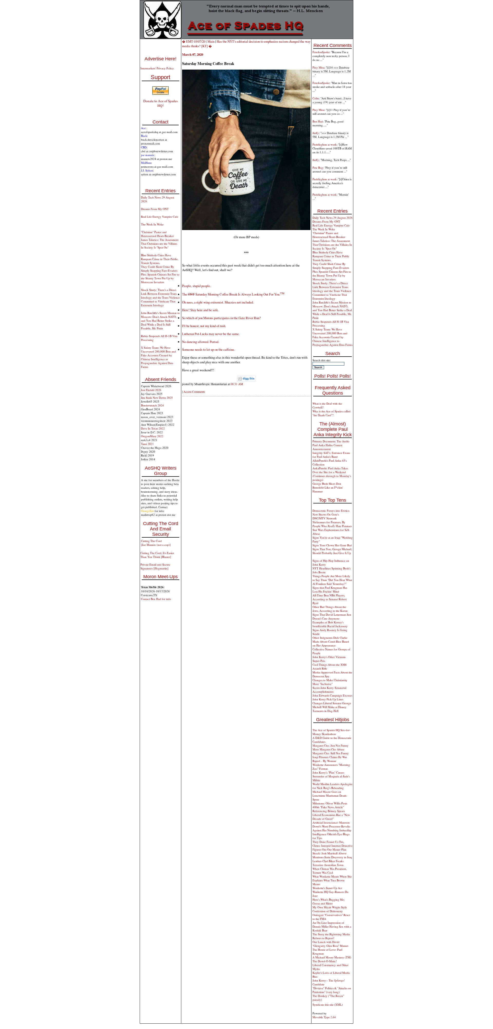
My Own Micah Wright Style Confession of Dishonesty (329, 909)
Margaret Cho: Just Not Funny (330, 745)
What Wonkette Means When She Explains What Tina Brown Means (332, 880)
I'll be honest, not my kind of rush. (204, 325)
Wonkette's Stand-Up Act (327, 888)
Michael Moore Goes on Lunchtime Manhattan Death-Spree (329, 795)
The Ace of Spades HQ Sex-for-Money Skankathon (331, 732)
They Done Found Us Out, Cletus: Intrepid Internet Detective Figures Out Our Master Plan (332, 845)
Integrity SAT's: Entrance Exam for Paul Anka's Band (331, 455)
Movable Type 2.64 (324, 1017)
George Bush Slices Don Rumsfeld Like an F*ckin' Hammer (327, 487)
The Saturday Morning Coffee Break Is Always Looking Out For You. (233, 294)
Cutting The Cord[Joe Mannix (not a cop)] (156, 543)
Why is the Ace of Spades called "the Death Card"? (331, 413)
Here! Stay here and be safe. (200, 310)
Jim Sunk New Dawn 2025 (157, 397)
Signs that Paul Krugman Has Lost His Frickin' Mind (329, 589)
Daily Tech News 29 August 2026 (332, 218)
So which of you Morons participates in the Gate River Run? (221, 318)
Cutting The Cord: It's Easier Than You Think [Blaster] (157, 555)
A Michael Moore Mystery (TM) (331, 957)
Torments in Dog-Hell (325, 711)
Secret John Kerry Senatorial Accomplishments (329, 689)
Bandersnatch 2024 (152, 405)
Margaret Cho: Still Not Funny (330, 753)
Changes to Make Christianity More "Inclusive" (329, 682)
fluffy (315, 133)
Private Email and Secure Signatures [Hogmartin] (155, 566)
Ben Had (317, 121)
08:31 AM (237, 384)
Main (210, 41)
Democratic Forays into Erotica (330, 510)
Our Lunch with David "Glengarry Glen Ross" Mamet (330, 944)
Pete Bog (317, 167)
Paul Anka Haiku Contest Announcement (327, 447)
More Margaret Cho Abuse (328, 749)
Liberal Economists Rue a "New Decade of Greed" (331, 817)
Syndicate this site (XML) (327, 1004)
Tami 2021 (147, 444)
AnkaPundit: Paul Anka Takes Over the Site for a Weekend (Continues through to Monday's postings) (331, 474)
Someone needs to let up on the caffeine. (208, 349)
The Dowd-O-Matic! (324, 961)
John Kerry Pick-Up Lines (327, 699)
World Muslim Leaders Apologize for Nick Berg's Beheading (332, 786)
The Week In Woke (152, 224)
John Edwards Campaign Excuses (332, 695)
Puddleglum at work (324, 144)
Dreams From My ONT (155, 209)
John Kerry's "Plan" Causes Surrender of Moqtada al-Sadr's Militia (331, 776)
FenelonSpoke (320, 52)
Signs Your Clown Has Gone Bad (332, 545)
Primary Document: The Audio (330, 441)
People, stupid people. (196, 285)
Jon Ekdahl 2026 (151, 390)
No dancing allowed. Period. (200, 341)
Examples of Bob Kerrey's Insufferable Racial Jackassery (330, 624)
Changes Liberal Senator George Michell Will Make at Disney (331, 705)
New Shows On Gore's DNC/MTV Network (325, 516)
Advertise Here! (160, 58)
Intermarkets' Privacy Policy (157, 68)
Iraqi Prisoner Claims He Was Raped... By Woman (329, 759)
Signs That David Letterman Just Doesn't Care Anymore (331, 616)
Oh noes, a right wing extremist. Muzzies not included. (218, 302)
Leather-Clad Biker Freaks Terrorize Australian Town (328, 863)
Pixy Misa (318, 67)
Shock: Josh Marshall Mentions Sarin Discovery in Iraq (332, 855)
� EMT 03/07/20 (193, 41)
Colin (315, 98)
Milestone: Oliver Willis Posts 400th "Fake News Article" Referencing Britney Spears (329, 807)
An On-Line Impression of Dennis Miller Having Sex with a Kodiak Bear (331, 926)
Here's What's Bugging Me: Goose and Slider (328, 901)
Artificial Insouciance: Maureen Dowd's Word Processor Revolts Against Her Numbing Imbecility (332, 826)
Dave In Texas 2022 (153, 428)
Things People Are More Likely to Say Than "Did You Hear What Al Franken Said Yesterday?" (332, 580)
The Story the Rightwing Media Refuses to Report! (331, 936)
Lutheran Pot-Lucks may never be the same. (211, 333)
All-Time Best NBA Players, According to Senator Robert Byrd (329, 599)
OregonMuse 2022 (152, 436)
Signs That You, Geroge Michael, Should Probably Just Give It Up (332, 551)
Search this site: (321, 360)
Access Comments (194, 392)
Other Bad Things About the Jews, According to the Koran (330, 609)
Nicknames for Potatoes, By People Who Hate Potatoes (332, 524)
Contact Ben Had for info (156, 599)
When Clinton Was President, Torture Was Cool (329, 870)
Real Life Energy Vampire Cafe (159, 216)
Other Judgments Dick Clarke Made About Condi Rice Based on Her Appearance (330, 641)
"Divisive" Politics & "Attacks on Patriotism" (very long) (331, 990)
